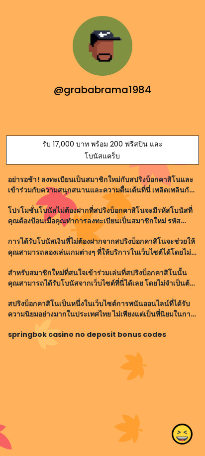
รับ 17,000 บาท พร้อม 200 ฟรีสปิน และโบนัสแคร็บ (102, 150)
